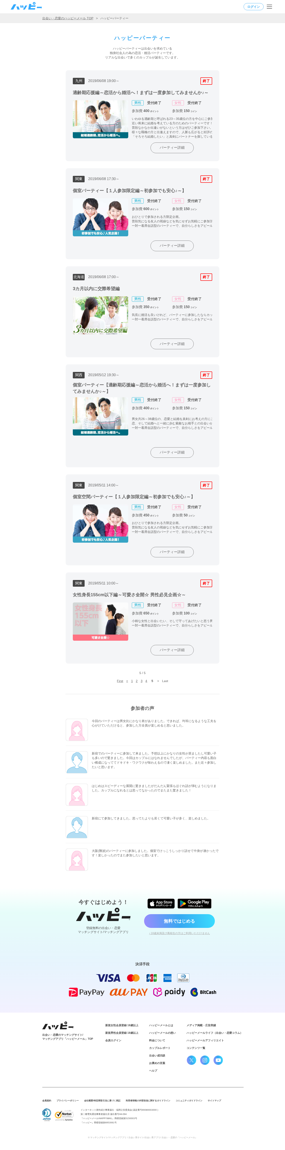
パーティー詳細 (172, 147)
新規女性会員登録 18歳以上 (121, 1025)
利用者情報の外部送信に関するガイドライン (148, 1100)
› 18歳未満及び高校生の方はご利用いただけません (179, 933)
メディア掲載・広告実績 (201, 1025)
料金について (157, 1040)
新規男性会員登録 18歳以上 (121, 1032)
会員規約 (46, 1100)
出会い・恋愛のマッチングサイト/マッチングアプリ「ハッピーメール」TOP (67, 1036)
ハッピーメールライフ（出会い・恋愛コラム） (215, 1032)
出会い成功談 (157, 1055)
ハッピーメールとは (161, 1025)
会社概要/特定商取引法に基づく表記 (102, 1100)
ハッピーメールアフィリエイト (205, 1040)
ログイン (253, 6)
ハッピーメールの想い (162, 1032)
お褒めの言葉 (157, 1063)
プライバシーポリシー (68, 1100)
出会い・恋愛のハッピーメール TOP (67, 18)
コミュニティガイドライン (189, 1100)
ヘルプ (153, 1070)
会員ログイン (113, 1040)
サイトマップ (214, 1100)
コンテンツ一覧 (196, 1048)
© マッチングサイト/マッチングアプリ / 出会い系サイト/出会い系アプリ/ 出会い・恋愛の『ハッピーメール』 (142, 1137)
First (120, 681)
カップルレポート (160, 1048)
